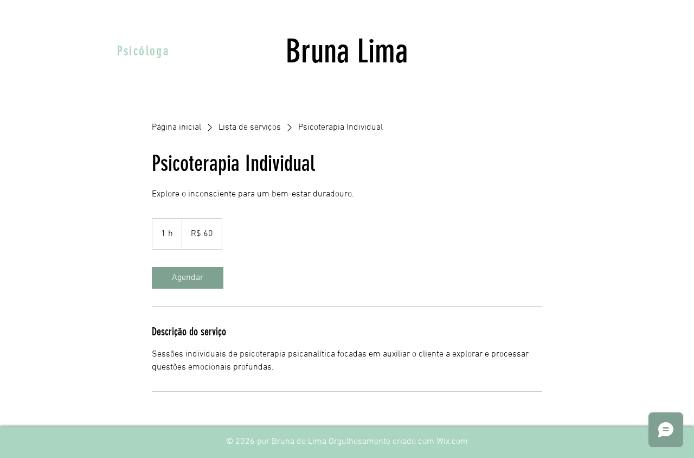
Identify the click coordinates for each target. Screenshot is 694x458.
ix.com (456, 441)
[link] (187, 278)
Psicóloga (143, 51)
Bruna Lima (347, 51)
